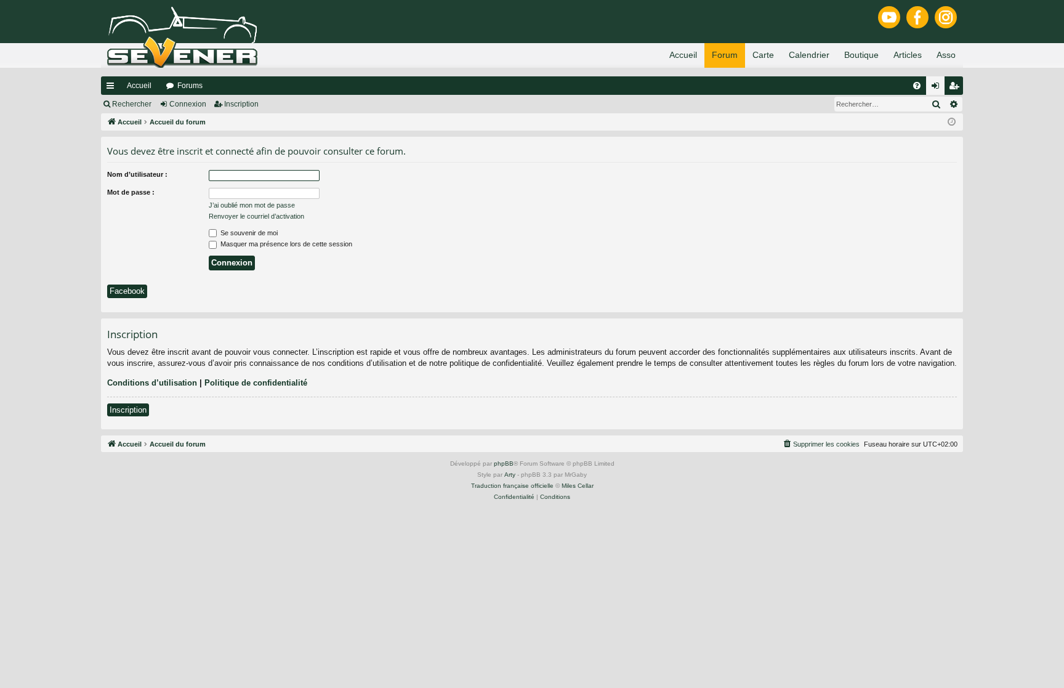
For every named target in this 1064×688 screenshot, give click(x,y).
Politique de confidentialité (255, 382)
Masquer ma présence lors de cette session (285, 244)
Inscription (241, 104)
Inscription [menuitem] (956, 88)
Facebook (127, 291)
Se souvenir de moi (248, 233)
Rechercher (131, 104)
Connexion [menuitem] (938, 88)
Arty (509, 474)
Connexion (187, 104)
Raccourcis (112, 88)
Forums (190, 85)
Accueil (139, 85)
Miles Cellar (578, 485)
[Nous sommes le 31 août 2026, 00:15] (952, 122)
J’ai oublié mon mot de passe (252, 205)
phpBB (504, 463)
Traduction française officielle (512, 485)
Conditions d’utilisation (152, 382)
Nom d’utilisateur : (137, 174)
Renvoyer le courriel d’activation (256, 216)
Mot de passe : (131, 192)
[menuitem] (917, 85)
